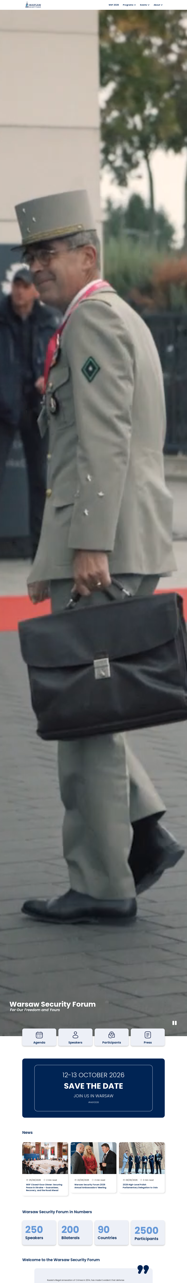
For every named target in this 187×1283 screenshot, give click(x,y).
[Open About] (162, 5)
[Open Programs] (135, 5)
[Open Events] (149, 5)
